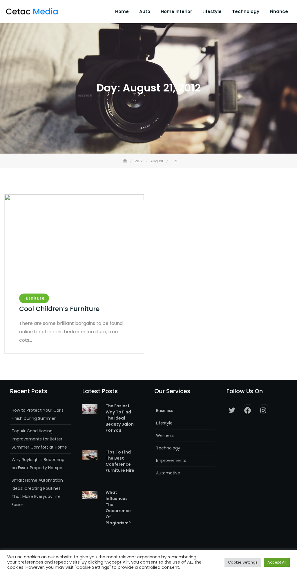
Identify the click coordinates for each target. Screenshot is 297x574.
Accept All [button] (276, 562)
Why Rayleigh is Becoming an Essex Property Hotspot (38, 464)
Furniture (34, 298)
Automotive (168, 473)
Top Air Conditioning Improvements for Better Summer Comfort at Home (39, 439)
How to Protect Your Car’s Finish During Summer (38, 414)
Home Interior (176, 11)
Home (122, 11)
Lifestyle (212, 11)
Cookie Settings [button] (243, 562)
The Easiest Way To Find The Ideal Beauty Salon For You (120, 418)
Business (164, 410)
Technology (245, 11)
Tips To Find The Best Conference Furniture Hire (120, 461)
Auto (144, 11)
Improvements (171, 460)
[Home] (125, 161)
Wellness (165, 435)
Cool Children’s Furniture (59, 308)
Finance (279, 11)
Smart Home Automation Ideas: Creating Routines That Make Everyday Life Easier (37, 492)
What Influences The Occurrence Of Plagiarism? (118, 508)
